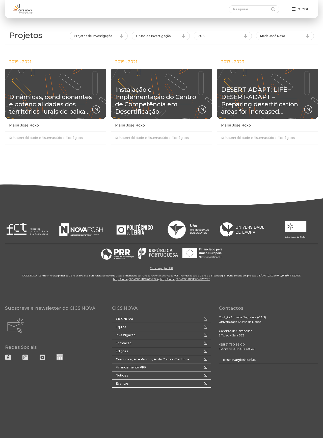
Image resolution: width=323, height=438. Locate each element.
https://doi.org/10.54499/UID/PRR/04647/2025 (185, 279)
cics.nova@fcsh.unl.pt (239, 360)
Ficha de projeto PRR (161, 268)
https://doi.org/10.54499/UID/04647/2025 (135, 279)
